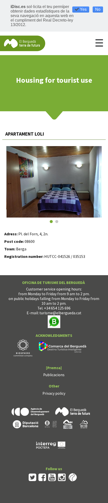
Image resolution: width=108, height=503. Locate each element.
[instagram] (62, 476)
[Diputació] (25, 424)
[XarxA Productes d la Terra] (50, 424)
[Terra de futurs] (72, 411)
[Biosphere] (23, 347)
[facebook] (42, 476)
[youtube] (52, 476)
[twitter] (32, 476)
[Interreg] (51, 444)
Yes (83, 9)
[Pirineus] (67, 424)
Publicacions (54, 374)
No (97, 9)
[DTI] (63, 347)
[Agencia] (30, 411)
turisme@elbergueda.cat (60, 313)
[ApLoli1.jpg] (54, 182)
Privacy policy (53, 393)
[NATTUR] (84, 424)
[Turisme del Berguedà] (22, 43)
